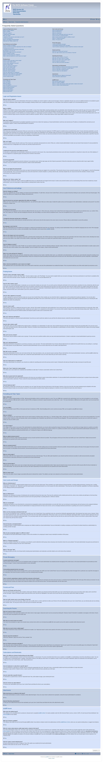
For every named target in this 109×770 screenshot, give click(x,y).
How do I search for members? (58, 61)
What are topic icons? (7, 91)
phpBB (48, 229)
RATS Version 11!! (18, 9)
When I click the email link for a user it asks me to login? (14, 55)
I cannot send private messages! (59, 44)
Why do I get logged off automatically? (11, 39)
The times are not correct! (8, 48)
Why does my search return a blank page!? (61, 59)
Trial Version (16, 14)
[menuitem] (5, 19)
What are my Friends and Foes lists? (60, 51)
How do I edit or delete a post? (9, 61)
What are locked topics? (8, 90)
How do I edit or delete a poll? (9, 67)
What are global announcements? (10, 86)
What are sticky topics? (8, 88)
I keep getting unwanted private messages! (61, 45)
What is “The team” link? (57, 39)
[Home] (7, 8)
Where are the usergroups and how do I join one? (62, 34)
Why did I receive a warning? (9, 70)
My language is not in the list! (9, 50)
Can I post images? (7, 84)
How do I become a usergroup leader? (60, 35)
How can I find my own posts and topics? (60, 62)
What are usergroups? (57, 33)
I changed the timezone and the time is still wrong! (13, 49)
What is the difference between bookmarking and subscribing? (65, 66)
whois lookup (6, 731)
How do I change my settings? (9, 45)
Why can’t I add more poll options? (10, 65)
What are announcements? (8, 87)
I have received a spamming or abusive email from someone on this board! (67, 46)
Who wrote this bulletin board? (58, 81)
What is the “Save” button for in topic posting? (12, 73)
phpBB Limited (41, 713)
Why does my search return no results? (60, 58)
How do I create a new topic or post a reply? (12, 60)
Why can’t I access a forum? (9, 68)
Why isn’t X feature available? (58, 82)
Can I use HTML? (7, 82)
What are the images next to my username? (12, 52)
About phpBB (6, 714)
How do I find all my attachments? (59, 76)
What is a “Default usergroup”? (58, 38)
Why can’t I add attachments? (9, 69)
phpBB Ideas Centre (65, 722)
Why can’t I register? (7, 33)
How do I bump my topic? (8, 76)
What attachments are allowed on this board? (61, 75)
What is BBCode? (6, 80)
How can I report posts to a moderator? (11, 72)
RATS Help (16, 12)
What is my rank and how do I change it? (11, 54)
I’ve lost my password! (8, 38)
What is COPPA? (6, 31)
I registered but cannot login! (9, 34)
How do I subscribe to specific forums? (60, 69)
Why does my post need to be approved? (11, 74)
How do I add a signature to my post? (11, 63)
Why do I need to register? (8, 30)
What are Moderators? (57, 31)
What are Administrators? (57, 30)
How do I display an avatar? (9, 53)
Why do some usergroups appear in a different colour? (63, 37)
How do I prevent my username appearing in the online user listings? (17, 46)
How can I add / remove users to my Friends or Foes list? (64, 52)
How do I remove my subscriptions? (59, 70)
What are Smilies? (7, 83)
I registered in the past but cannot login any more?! (13, 37)
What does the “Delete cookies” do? (10, 40)
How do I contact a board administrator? (60, 85)
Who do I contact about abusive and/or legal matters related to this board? (67, 83)
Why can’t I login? (6, 35)
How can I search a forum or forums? (60, 57)
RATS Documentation (19, 11)
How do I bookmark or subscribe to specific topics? (63, 68)
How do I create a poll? (8, 64)
